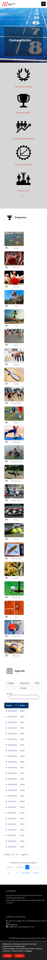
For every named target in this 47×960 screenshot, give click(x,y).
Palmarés (21, 898)
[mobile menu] (43, 4)
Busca (9, 694)
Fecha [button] (9, 705)
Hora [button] (22, 705)
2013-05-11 (12, 801)
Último (36, 873)
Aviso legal (10, 900)
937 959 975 (12, 925)
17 (17, 873)
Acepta (7, 956)
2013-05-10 (12, 711)
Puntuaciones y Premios (31, 895)
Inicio (8, 895)
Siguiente (26, 873)
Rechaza (19, 956)
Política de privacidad (25, 900)
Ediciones (15, 895)
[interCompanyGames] (9, 4)
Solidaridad (11, 898)
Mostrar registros (16, 855)
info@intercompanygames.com (21, 927)
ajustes (29, 951)
